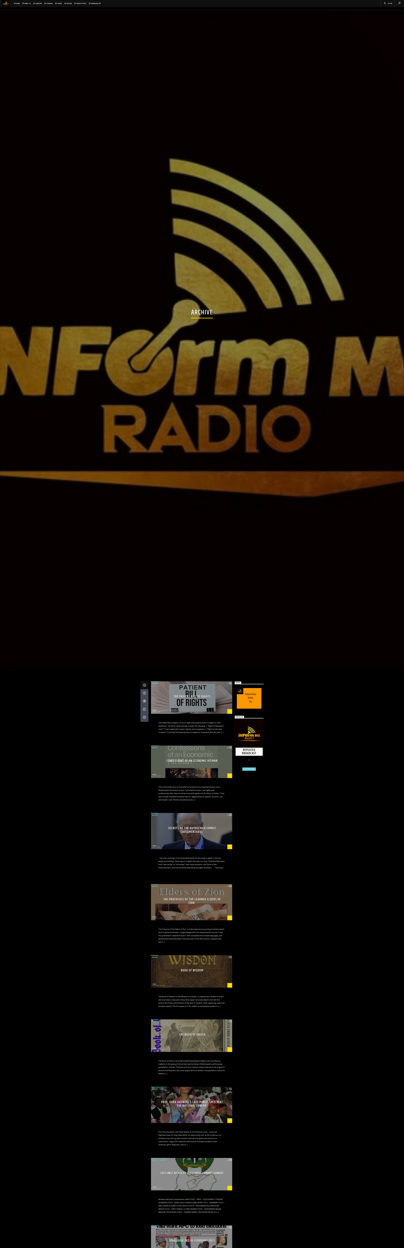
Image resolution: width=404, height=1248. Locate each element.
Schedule (50, 3)
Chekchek (39, 3)
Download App (96, 3)
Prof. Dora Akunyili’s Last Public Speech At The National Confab (192, 1104)
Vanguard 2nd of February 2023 (192, 1240)
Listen (389, 3)
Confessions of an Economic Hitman (192, 760)
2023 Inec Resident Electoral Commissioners (192, 1173)
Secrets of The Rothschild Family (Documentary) (192, 830)
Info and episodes (249, 769)
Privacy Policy (81, 3)
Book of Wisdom (192, 970)
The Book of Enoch (192, 1034)
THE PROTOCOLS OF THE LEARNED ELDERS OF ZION (192, 901)
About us (28, 3)
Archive (69, 3)
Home (18, 3)
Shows (60, 3)
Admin (154, 710)
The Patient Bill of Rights (192, 696)
